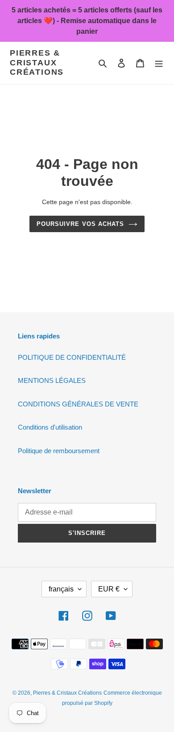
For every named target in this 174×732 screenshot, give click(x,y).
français (61, 589)
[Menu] (158, 62)
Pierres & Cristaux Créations (37, 62)
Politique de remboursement (58, 450)
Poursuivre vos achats (80, 224)
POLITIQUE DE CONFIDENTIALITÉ (72, 357)
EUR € (109, 589)
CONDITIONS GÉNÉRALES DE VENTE (78, 404)
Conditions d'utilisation (50, 427)
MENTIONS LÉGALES (52, 380)
